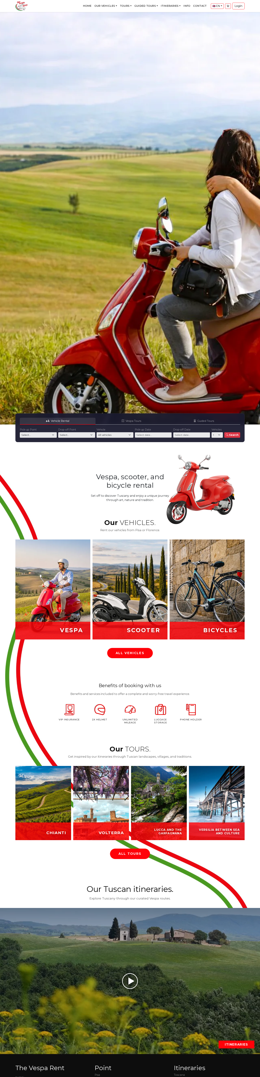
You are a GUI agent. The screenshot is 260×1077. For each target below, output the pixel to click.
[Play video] (130, 981)
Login (238, 6)
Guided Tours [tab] (205, 421)
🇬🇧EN (216, 6)
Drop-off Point (67, 429)
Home (87, 5)
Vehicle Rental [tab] (60, 421)
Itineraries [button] (170, 5)
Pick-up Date (143, 429)
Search (234, 434)
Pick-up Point (28, 429)
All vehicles (130, 653)
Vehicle (101, 429)
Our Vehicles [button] (104, 5)
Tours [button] (124, 5)
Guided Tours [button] (145, 5)
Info (186, 5)
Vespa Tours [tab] (133, 421)
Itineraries (236, 1044)
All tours (130, 853)
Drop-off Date (181, 429)
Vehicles (217, 429)
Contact (200, 5)
